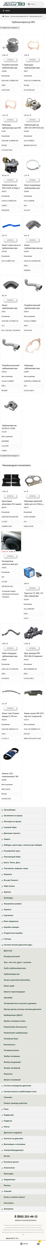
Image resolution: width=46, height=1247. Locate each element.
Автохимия (8, 1209)
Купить (10, 60)
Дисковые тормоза (12, 833)
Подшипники (9, 1180)
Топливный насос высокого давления (20, 1004)
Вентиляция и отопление (14, 1144)
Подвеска (8, 1121)
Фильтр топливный (12, 1068)
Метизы (7, 1186)
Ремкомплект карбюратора (16, 1033)
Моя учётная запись (7, 1244)
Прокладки (8, 1174)
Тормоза (7, 910)
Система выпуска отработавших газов (20, 1092)
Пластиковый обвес (12, 857)
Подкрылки (9, 1115)
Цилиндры (8, 898)
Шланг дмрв (9, 986)
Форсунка (8, 1074)
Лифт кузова (9, 886)
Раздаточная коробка (13, 933)
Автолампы (9, 1203)
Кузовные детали (11, 1162)
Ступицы (7, 939)
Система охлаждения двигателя (17, 1086)
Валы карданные (11, 921)
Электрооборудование (13, 1150)
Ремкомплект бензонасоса (15, 1027)
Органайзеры (9, 810)
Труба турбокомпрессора (15, 968)
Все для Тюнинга (11, 880)
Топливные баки (11, 1039)
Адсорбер (8, 998)
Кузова (7, 1156)
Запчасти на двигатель (13, 1139)
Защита (7, 839)
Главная (7, 16)
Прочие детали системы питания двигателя (22, 1009)
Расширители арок (12, 851)
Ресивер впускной (12, 957)
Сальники (8, 1097)
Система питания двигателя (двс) (18, 945)
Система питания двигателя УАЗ (19, 16)
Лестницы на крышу (12, 822)
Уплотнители (9, 1168)
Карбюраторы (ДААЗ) (13, 1015)
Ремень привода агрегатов (15, 1103)
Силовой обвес (10, 827)
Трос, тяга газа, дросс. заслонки (17, 962)
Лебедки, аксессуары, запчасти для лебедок (23, 845)
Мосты (7, 1127)
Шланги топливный (12, 1080)
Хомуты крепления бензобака (17, 980)
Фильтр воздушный (12, 1062)
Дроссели (8, 951)
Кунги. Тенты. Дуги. (12, 863)
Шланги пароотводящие (14, 992)
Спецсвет (8, 1191)
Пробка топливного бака (14, 1021)
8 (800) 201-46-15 (26, 1216)
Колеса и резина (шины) (14, 1197)
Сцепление (8, 915)
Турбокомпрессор (12, 974)
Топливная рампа (11, 1050)
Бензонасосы (9, 1045)
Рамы (6, 1109)
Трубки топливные (12, 1056)
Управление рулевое (13, 904)
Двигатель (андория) (13, 1133)
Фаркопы (8, 874)
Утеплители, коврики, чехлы (16, 869)
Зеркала (7, 892)
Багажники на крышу (13, 816)
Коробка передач (11, 927)
